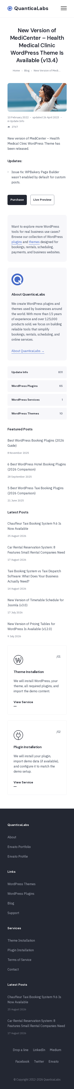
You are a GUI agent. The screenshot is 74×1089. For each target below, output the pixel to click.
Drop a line (20, 1050)
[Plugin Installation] (37, 758)
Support (13, 913)
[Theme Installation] (37, 679)
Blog (26, 70)
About (11, 837)
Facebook (22, 1061)
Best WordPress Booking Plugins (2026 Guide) (35, 442)
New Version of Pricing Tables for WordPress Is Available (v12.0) (31, 626)
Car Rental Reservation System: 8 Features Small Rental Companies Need (36, 549)
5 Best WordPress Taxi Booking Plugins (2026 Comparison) (35, 490)
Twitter (39, 1061)
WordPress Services (37, 399)
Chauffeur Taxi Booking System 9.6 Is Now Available (34, 526)
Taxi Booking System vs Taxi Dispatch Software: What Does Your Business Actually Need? (34, 576)
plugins (16, 242)
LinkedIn (39, 1050)
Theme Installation (21, 940)
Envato (54, 1061)
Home (16, 70)
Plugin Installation (20, 950)
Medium (55, 1050)
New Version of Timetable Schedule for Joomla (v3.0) (35, 602)
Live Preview (42, 200)
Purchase (17, 200)
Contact (13, 969)
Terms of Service (19, 960)
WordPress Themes (37, 413)
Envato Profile (17, 856)
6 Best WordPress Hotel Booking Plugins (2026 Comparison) (36, 466)
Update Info (17, 121)
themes (34, 242)
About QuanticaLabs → (27, 351)
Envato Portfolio (19, 847)
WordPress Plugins (37, 386)
